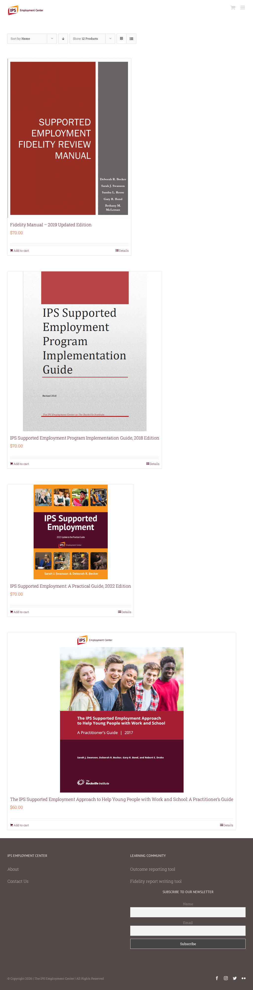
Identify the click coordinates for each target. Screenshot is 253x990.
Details (124, 250)
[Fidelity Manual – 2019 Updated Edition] (69, 138)
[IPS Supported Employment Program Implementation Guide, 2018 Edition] (85, 351)
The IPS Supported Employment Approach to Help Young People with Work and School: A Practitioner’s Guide (121, 799)
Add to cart (21, 250)
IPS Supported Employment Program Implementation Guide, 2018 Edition (84, 438)
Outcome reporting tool (152, 869)
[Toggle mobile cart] (233, 7)
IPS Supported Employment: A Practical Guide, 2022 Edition (70, 586)
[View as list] (131, 38)
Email (188, 922)
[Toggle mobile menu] (243, 7)
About (13, 869)
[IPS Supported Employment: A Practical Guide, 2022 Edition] (71, 532)
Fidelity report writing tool (156, 881)
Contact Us (17, 881)
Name (188, 904)
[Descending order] (63, 39)
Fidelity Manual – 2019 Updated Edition (51, 225)
